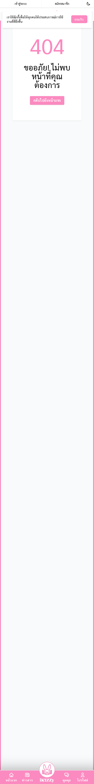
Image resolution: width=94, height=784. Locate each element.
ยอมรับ (79, 19)
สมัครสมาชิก (62, 3)
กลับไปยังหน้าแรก (47, 100)
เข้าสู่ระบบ (21, 3)
